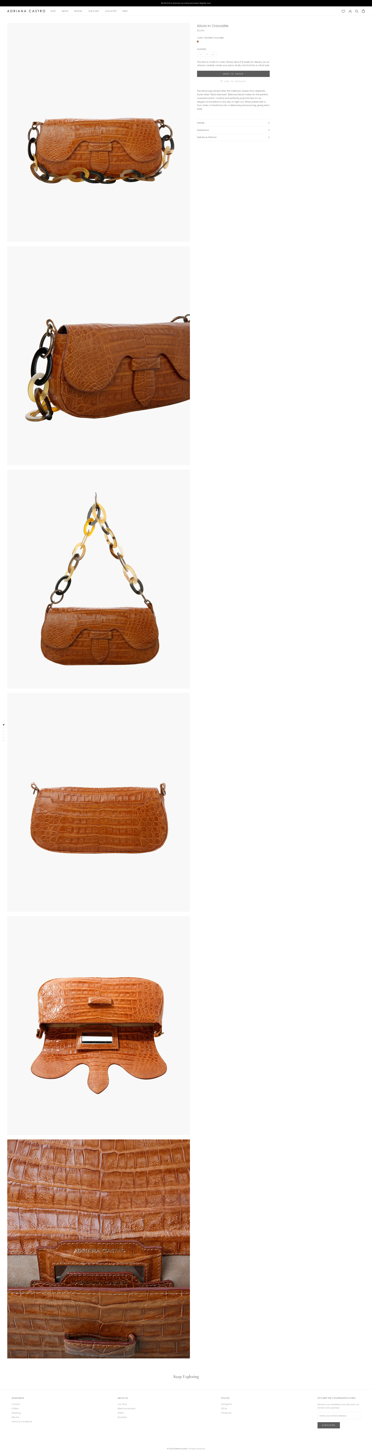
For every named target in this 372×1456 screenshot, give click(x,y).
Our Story (122, 1404)
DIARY (125, 11)
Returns (15, 1417)
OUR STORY (93, 11)
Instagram (226, 1404)
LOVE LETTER (110, 11)
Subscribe (328, 1425)
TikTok (224, 1408)
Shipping (16, 1413)
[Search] (356, 10)
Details (200, 122)
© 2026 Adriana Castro (177, 1448)
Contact (16, 1404)
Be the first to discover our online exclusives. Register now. (186, 3)
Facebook (226, 1413)
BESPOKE (78, 11)
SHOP (53, 11)
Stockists (122, 1417)
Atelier (121, 1413)
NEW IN (65, 11)
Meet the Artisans (126, 1408)
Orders (15, 1408)
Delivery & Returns (207, 137)
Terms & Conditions (22, 1421)
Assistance (203, 129)
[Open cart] (363, 11)
